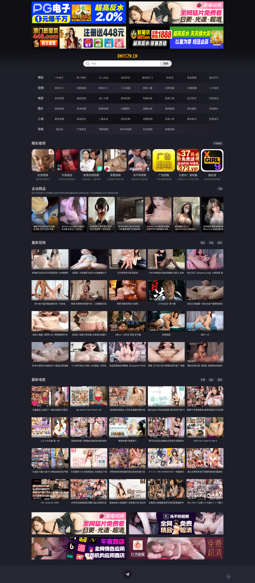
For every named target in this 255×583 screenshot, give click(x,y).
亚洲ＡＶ (59, 88)
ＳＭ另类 (214, 88)
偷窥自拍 (59, 108)
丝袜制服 (169, 88)
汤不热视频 (125, 129)
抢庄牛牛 (214, 77)
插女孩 (59, 129)
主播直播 (192, 88)
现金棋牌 (192, 77)
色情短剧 (169, 129)
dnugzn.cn (127, 56)
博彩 (41, 78)
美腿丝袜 (147, 108)
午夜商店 (81, 129)
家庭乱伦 (81, 119)
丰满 (203, 379)
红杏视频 (147, 129)
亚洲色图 (81, 108)
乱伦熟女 (192, 98)
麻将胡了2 (147, 77)
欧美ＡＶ (103, 88)
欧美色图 (103, 108)
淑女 (211, 379)
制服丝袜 (147, 98)
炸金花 (169, 77)
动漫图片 (125, 108)
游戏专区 (125, 77)
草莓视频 (103, 129)
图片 (41, 109)
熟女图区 (192, 108)
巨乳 (211, 242)
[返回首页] (228, 576)
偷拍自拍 (81, 98)
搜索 (166, 63)
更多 (220, 242)
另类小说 (169, 119)
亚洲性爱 (59, 98)
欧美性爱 (125, 98)
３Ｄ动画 (125, 88)
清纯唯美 (169, 108)
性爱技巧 (214, 119)
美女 (203, 242)
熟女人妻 (147, 88)
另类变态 (214, 98)
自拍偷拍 (81, 88)
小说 (41, 119)
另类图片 (214, 108)
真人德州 (81, 77)
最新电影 (39, 379)
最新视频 (39, 242)
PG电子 (59, 77)
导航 (41, 129)
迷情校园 (147, 119)
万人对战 (103, 77)
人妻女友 (103, 119)
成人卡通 (103, 98)
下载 (220, 188)
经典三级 (169, 98)
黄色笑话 (192, 119)
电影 (41, 98)
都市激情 (59, 119)
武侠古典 (125, 119)
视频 (41, 88)
